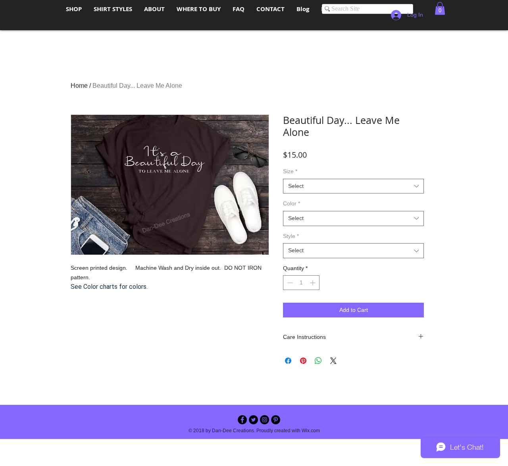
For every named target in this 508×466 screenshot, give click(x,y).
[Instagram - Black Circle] (264, 419)
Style (291, 236)
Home (79, 85)
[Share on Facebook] (288, 360)
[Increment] (313, 283)
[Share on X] (333, 360)
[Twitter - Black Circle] (253, 419)
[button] (440, 8)
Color (291, 203)
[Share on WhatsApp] (318, 360)
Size (290, 171)
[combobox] (353, 186)
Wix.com (311, 430)
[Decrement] (289, 283)
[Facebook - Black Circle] (242, 419)
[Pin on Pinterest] (303, 360)
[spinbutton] (301, 283)
